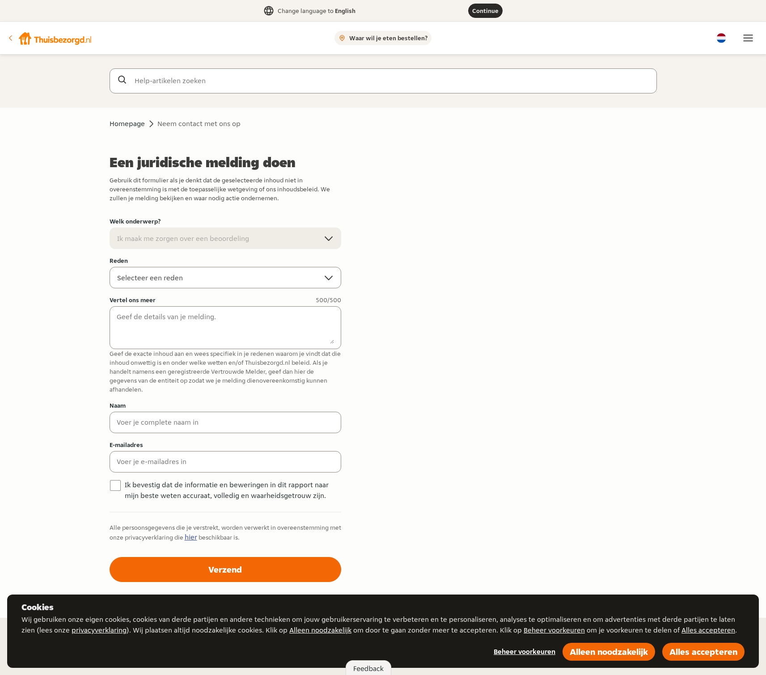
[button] (49, 38)
